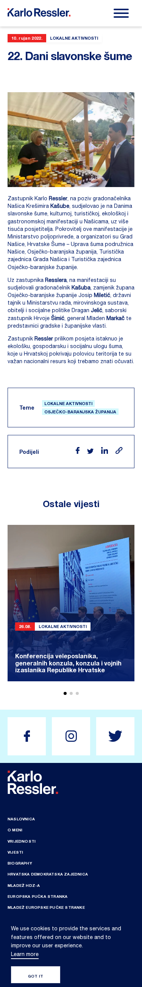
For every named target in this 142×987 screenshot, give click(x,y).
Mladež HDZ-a (24, 885)
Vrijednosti (22, 841)
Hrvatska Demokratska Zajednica (48, 874)
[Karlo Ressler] (27, 736)
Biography (20, 863)
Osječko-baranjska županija (80, 411)
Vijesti (15, 852)
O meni (15, 830)
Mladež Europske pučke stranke (46, 907)
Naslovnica (21, 819)
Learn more (25, 954)
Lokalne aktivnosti (68, 403)
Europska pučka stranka (37, 896)
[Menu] (121, 13)
